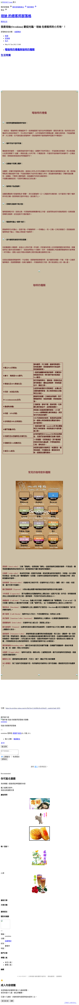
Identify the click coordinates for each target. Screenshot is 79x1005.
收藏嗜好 (17, 32)
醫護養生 (17, 739)
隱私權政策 (51, 976)
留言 (19, 733)
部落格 (7, 38)
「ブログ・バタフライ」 (70, 1002)
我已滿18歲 (5, 1001)
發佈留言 (4, 759)
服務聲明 (59, 976)
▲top (3, 742)
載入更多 (4, 746)
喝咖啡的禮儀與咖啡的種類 (20, 49)
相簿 (6, 36)
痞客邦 (15, 733)
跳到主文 (4, 22)
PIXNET (24, 976)
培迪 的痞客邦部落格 (16, 16)
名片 (6, 41)
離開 (11, 1001)
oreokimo (4, 722)
